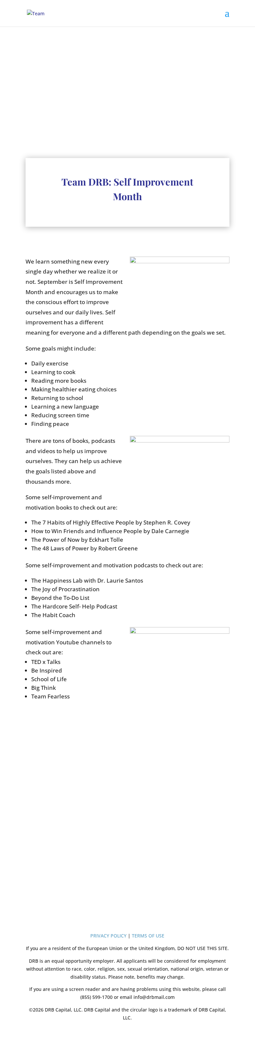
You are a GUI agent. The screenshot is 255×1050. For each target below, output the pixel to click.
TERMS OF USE (148, 935)
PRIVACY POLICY (108, 935)
